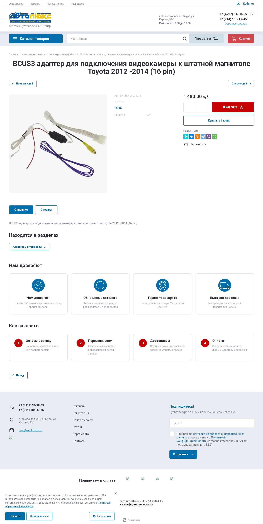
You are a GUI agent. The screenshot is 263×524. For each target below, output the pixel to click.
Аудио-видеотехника (33, 54)
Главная (13, 54)
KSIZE (118, 107)
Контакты (79, 441)
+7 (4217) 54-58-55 (233, 14)
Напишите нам (55, 3)
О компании (16, 3)
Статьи (77, 427)
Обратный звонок (236, 23)
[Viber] (208, 136)
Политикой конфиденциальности (201, 439)
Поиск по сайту (83, 420)
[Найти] (184, 38)
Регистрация (81, 413)
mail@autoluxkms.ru (30, 430)
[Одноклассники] (197, 136)
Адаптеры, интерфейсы (62, 54)
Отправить (180, 454)
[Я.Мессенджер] (185, 136)
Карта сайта (81, 434)
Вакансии (79, 406)
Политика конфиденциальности (131, 504)
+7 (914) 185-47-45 (233, 19)
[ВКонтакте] (191, 136)
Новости (35, 3)
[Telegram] (203, 136)
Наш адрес (77, 3)
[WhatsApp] (214, 136)
